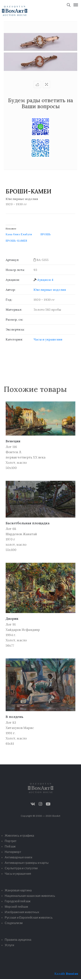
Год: (9, 299)
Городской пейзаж (18, 901)
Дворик (12, 618)
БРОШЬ (45, 234)
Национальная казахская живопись (30, 895)
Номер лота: (15, 270)
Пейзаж (10, 846)
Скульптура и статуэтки (21, 868)
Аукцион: (13, 280)
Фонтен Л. (14, 452)
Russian (72, 973)
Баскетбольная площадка (28, 523)
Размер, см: (14, 319)
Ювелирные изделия (50, 290)
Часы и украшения (48, 339)
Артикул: (12, 260)
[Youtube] (48, 804)
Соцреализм (14, 923)
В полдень (14, 717)
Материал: (14, 309)
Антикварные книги (18, 857)
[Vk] (33, 804)
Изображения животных (22, 912)
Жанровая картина (18, 890)
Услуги (9, 945)
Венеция (13, 441)
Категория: (14, 339)
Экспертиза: (15, 329)
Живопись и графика (19, 835)
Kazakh (59, 973)
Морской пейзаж (16, 906)
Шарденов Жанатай (21, 534)
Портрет (10, 841)
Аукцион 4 (45, 280)
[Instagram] (40, 804)
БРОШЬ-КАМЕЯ (16, 240)
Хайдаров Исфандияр (23, 630)
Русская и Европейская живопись (29, 917)
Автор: (10, 290)
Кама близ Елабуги (19, 234)
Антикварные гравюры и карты (27, 862)
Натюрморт (13, 852)
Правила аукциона (18, 939)
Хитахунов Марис (20, 728)
